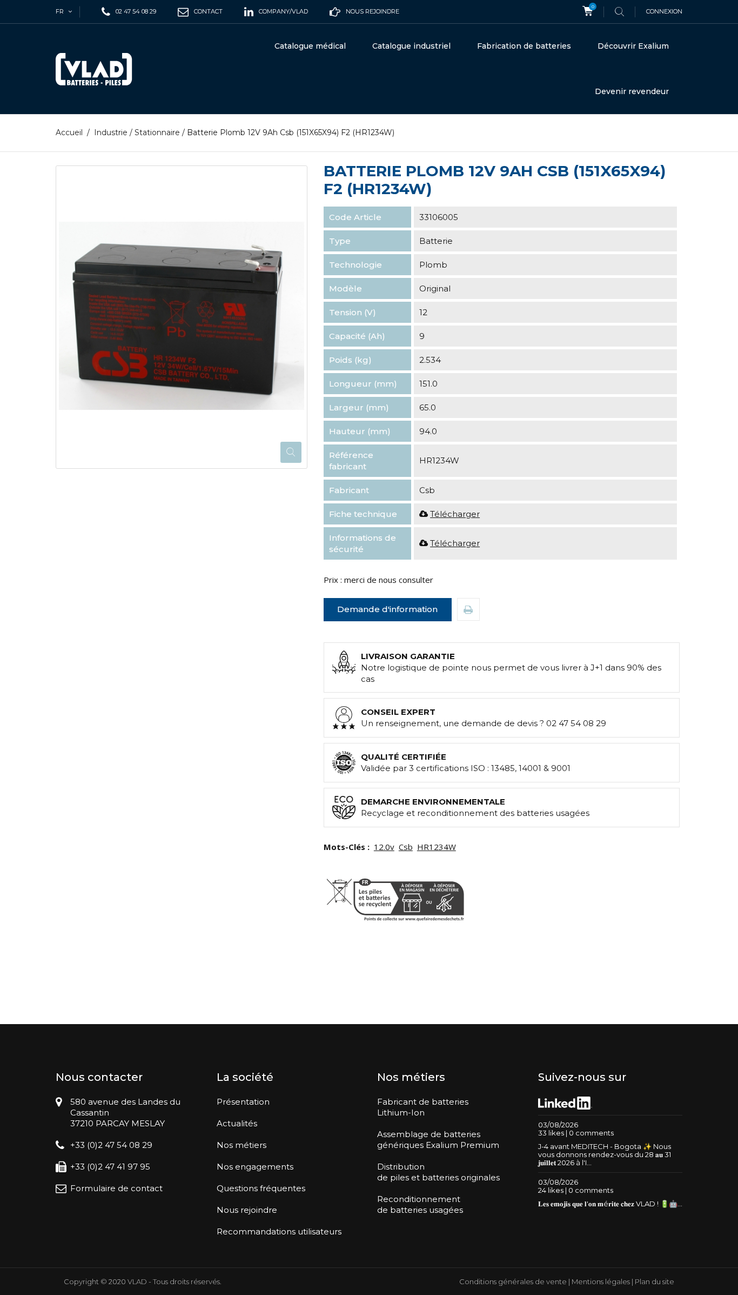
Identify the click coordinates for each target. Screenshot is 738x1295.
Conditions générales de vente (513, 1281)
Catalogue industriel (411, 46)
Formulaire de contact (116, 1188)
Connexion (664, 11)
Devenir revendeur (632, 91)
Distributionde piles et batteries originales (438, 1172)
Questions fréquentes (261, 1188)
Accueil (69, 132)
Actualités (237, 1123)
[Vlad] (101, 69)
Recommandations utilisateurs (279, 1231)
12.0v (384, 846)
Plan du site (654, 1281)
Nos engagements (255, 1166)
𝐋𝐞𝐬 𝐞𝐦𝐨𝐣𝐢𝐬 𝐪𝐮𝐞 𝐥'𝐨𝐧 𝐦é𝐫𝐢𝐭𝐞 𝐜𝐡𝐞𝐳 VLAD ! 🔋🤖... (610, 1203)
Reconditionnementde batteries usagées (420, 1204)
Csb (406, 846)
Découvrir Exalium (633, 46)
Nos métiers (241, 1145)
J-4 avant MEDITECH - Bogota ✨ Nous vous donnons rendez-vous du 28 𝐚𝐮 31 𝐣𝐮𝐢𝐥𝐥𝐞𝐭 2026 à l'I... (604, 1154)
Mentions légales (601, 1281)
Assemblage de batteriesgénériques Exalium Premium (438, 1139)
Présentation (243, 1102)
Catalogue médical (310, 46)
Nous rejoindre (247, 1210)
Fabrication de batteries (524, 46)
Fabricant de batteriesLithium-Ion (422, 1107)
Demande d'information (387, 609)
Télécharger (455, 514)
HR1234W (436, 846)
